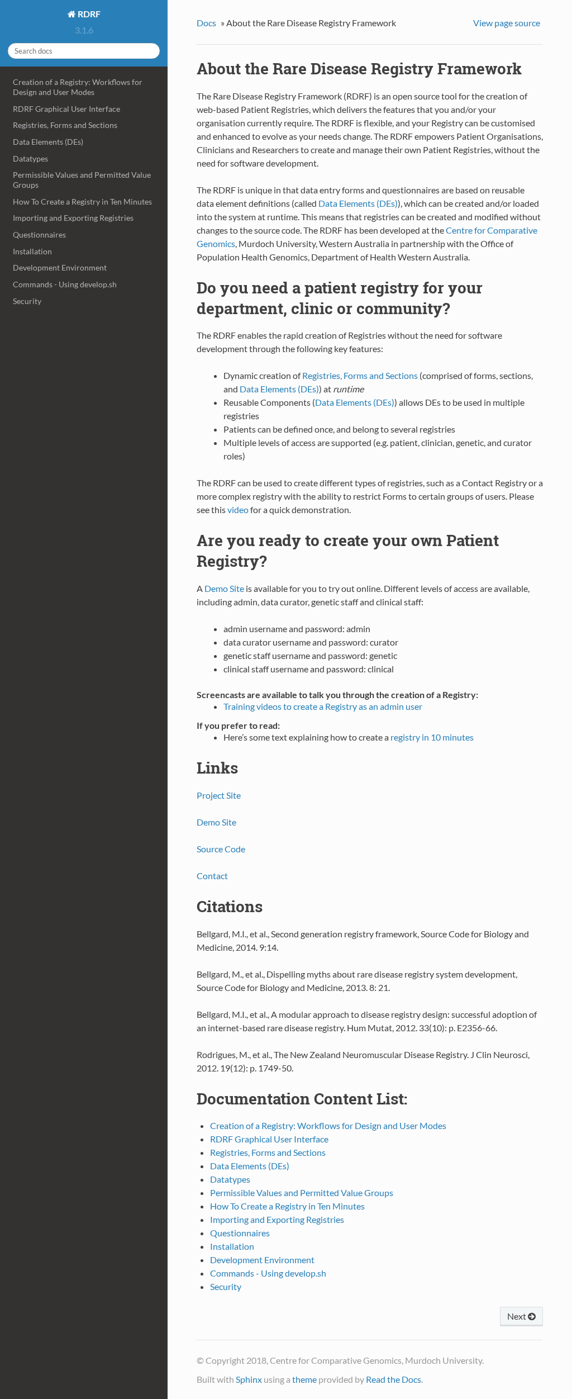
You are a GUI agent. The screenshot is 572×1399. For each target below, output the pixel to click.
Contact (212, 875)
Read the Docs (393, 1379)
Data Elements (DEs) (48, 141)
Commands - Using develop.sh (65, 284)
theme (304, 1379)
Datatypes (30, 158)
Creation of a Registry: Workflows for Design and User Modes (77, 87)
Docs (206, 22)
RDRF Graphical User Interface (66, 108)
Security (27, 301)
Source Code (221, 848)
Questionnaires (39, 234)
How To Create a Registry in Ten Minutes (82, 201)
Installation (32, 251)
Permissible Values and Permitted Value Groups (82, 179)
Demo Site (224, 588)
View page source (506, 22)
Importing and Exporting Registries (73, 217)
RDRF (88, 13)
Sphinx (249, 1379)
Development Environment (60, 267)
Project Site (219, 795)
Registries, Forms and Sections (65, 125)
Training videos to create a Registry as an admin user (322, 706)
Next (517, 1316)
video (238, 509)
